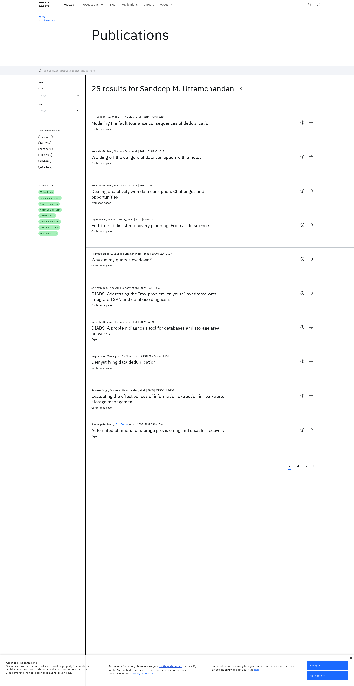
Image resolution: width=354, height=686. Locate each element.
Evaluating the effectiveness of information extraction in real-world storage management (158, 398)
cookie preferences (170, 666)
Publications (48, 20)
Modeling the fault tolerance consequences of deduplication (151, 123)
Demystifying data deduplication (123, 362)
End (40, 103)
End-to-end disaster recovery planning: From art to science (150, 225)
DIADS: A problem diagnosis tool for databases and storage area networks (155, 330)
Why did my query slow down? (121, 259)
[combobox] (60, 95)
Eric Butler (121, 424)
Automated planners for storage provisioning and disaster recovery (157, 430)
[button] (351, 658)
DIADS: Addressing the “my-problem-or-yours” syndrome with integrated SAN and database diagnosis (153, 296)
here (257, 669)
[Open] (78, 95)
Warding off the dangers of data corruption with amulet (146, 157)
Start (40, 88)
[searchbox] (177, 70)
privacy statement (142, 673)
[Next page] (313, 465)
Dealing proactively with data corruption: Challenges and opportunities (147, 194)
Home (42, 16)
